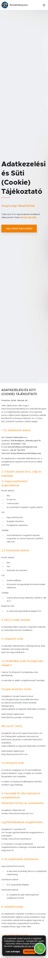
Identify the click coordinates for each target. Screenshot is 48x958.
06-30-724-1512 (28, 217)
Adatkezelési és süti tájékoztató (27, 946)
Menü (44, 5)
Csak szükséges (13, 951)
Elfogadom (30, 951)
